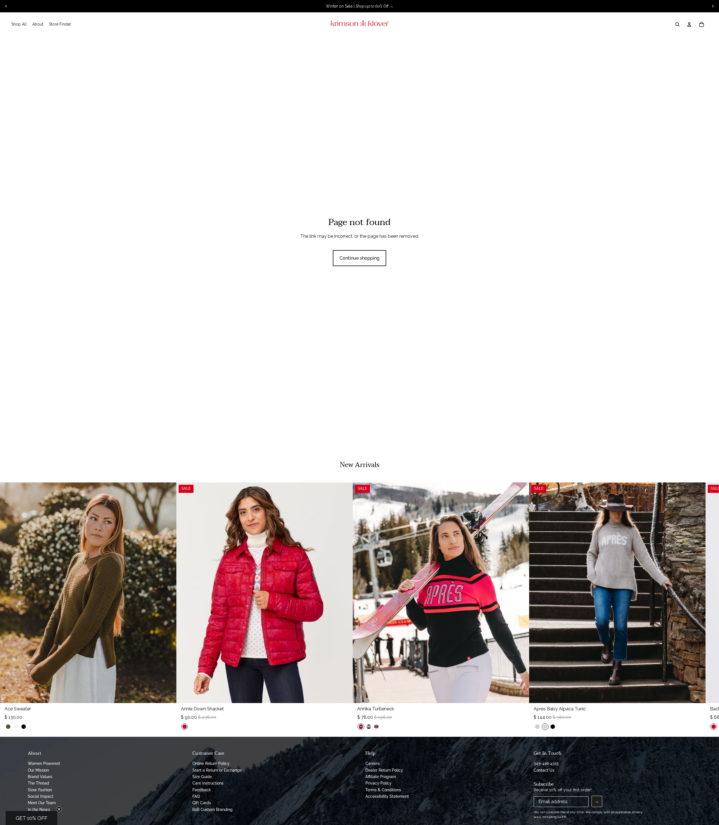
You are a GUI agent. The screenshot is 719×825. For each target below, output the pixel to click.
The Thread (38, 783)
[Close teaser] (59, 809)
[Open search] (677, 24)
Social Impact (40, 796)
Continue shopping (359, 258)
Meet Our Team (42, 803)
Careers (372, 763)
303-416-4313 (546, 763)
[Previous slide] (6, 6)
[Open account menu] (689, 24)
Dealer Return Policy (384, 770)
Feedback (201, 790)
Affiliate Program (380, 776)
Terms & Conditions (383, 790)
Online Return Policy (210, 763)
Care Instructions (208, 783)
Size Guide (202, 776)
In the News (39, 809)
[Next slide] (713, 6)
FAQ (196, 796)
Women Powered (44, 763)
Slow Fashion (40, 790)
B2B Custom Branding (212, 809)
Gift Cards (201, 803)
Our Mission (38, 770)
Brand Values (40, 776)
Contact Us (544, 770)
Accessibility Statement (387, 796)
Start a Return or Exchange (217, 770)
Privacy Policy (378, 783)
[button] (31, 818)
